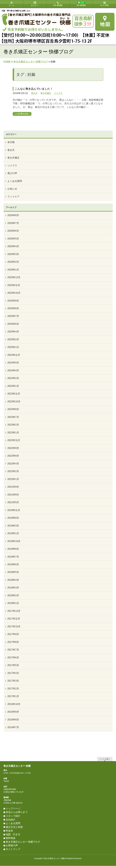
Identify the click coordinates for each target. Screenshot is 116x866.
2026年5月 (13, 238)
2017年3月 (13, 680)
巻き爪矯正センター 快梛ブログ (23, 842)
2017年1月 (13, 696)
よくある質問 (14, 181)
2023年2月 (13, 424)
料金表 (9, 830)
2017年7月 (13, 649)
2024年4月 (13, 370)
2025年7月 (13, 316)
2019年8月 (13, 518)
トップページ (13, 808)
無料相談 (10, 838)
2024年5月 (13, 362)
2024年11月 (13, 355)
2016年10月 (13, 704)
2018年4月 (13, 580)
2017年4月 (13, 673)
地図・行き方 (13, 834)
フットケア (13, 196)
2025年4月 (13, 331)
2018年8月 (13, 549)
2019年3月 (13, 525)
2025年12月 (13, 277)
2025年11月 (13, 285)
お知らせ (12, 188)
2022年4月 (13, 463)
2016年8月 (13, 719)
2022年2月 (13, 471)
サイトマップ (13, 849)
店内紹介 (10, 819)
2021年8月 (13, 494)
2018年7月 (13, 556)
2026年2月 (13, 262)
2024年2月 (13, 378)
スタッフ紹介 (13, 816)
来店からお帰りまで (16, 812)
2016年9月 (13, 711)
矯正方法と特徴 (14, 827)
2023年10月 (13, 401)
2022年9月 (13, 448)
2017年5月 (13, 665)
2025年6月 (13, 324)
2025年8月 (13, 308)
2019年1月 (13, 533)
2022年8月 (13, 455)
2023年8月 (13, 409)
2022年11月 (13, 440)
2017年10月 (13, 626)
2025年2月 (13, 339)
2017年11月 (13, 618)
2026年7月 (13, 223)
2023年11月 (13, 393)
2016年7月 (13, 727)
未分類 (11, 142)
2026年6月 (13, 230)
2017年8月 (13, 642)
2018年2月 (13, 595)
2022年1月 (13, 479)
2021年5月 (13, 502)
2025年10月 (13, 293)
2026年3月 (13, 254)
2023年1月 (13, 432)
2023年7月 (13, 417)
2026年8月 (13, 215)
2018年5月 (13, 572)
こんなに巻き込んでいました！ (34, 88)
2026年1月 (13, 269)
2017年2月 (13, 688)
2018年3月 (13, 587)
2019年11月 (13, 510)
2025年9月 (13, 300)
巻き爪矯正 (45, 93)
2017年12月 (13, 611)
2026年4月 (13, 246)
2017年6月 (13, 657)
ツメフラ (58, 93)
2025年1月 (13, 347)
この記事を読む (21, 114)
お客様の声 (12, 845)
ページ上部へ (104, 759)
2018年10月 (13, 541)
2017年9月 (13, 634)
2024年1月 (13, 386)
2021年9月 (13, 487)
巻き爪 (34, 93)
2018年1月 (13, 603)
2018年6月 (13, 564)
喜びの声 (12, 173)
